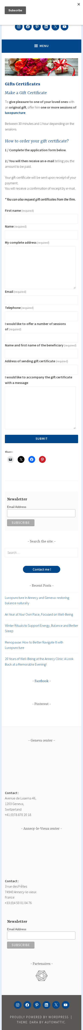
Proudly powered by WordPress (39, 1017)
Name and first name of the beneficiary (40, 345)
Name (16, 226)
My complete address (27, 242)
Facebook (42, 681)
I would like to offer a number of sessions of (35, 326)
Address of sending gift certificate (36, 361)
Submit (42, 438)
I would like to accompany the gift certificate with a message (38, 380)
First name (19, 210)
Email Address (16, 507)
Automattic (55, 1022)
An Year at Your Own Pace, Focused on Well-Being (39, 614)
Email (15, 291)
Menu (44, 46)
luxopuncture (15, 112)
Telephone (19, 307)
